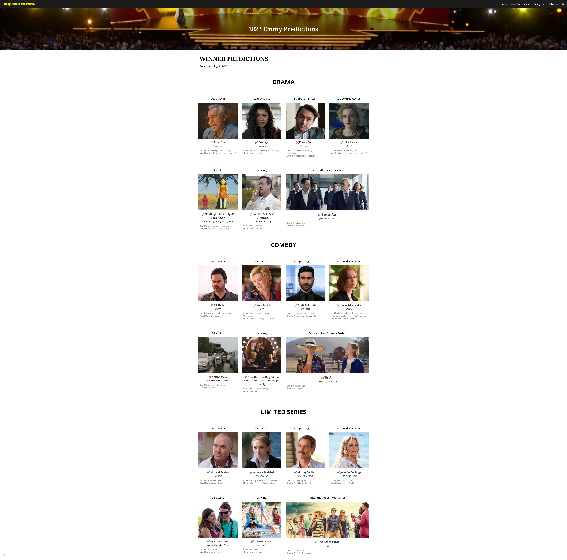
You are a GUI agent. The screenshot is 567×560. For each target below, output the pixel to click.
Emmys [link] (538, 4)
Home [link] (504, 4)
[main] (283, 29)
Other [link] (552, 4)
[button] (563, 4)
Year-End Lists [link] (519, 4)
